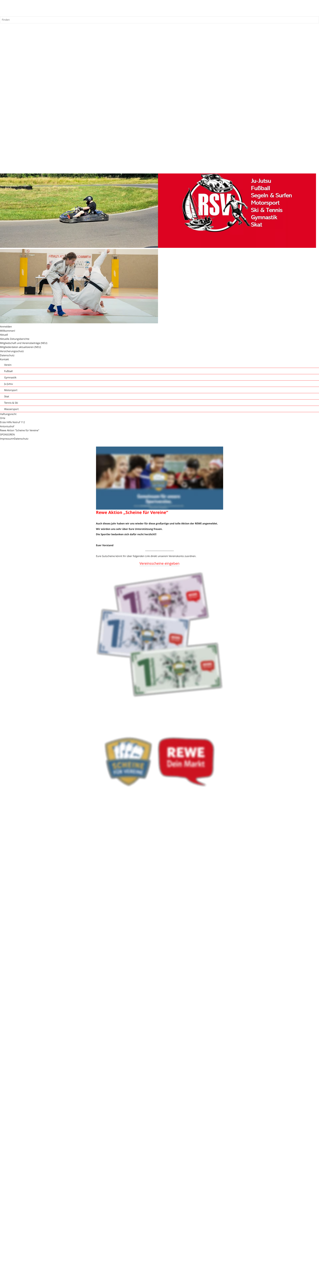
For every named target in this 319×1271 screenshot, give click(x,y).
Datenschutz (21, 438)
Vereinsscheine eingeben (160, 563)
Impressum (6, 438)
